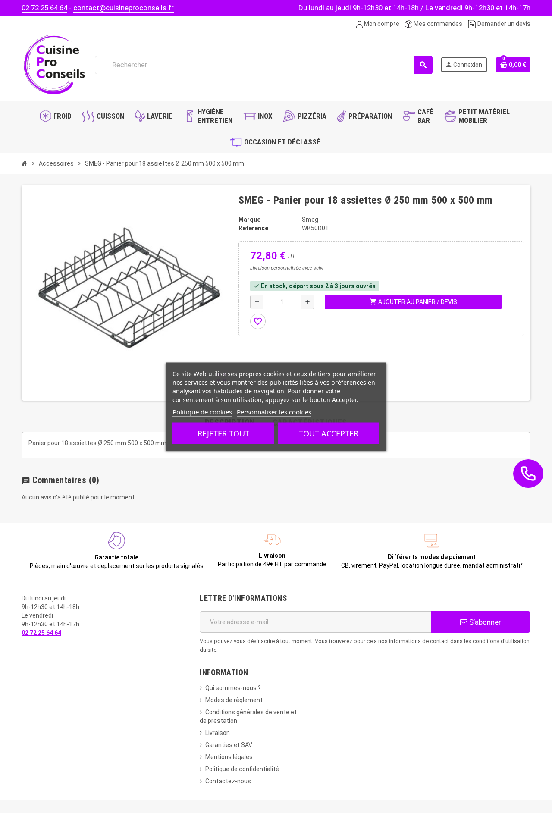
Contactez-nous (228, 781)
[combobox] (263, 65)
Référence (253, 228)
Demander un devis (503, 23)
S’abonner (484, 622)
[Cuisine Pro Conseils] (54, 64)
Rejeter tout (223, 433)
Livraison (217, 732)
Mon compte (381, 23)
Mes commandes (437, 23)
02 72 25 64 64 (44, 7)
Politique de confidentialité (242, 769)
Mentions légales (229, 756)
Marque (249, 219)
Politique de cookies (202, 411)
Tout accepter (328, 433)
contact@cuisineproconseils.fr (123, 7)
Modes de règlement (234, 700)
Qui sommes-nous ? (233, 687)
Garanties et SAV (228, 744)
